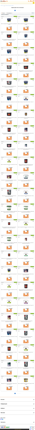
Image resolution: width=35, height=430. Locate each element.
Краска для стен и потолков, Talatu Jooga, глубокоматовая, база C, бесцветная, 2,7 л (26, 133)
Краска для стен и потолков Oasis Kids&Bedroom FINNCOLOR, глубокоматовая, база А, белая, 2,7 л (9, 243)
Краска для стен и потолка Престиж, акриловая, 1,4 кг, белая (26, 39)
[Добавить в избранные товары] (16, 18)
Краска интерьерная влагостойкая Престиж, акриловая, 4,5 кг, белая (26, 55)
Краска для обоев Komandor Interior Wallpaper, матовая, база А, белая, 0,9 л (26, 118)
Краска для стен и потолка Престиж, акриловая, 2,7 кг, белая (9, 336)
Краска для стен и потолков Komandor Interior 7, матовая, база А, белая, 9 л (9, 118)
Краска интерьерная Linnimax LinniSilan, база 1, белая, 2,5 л (26, 305)
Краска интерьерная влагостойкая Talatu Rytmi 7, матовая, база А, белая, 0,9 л (26, 149)
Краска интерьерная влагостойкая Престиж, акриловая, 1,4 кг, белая (9, 274)
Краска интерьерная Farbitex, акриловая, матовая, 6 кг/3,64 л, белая (26, 384)
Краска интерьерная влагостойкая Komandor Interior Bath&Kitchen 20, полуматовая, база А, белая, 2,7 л (26, 290)
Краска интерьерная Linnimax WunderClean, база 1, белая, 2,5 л (26, 196)
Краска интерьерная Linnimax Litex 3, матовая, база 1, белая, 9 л (9, 165)
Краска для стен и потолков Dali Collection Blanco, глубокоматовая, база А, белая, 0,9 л (25, 337)
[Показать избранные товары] (30, 1)
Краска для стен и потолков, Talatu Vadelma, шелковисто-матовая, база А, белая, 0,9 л (26, 243)
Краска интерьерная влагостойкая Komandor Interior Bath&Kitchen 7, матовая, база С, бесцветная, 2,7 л (26, 165)
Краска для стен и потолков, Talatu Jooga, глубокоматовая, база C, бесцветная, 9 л (26, 274)
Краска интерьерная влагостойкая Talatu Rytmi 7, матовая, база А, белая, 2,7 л (9, 368)
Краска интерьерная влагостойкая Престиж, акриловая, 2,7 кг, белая (26, 86)
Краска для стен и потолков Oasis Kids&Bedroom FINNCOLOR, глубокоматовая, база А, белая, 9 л (26, 212)
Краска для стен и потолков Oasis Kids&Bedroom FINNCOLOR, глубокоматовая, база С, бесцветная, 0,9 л (9, 212)
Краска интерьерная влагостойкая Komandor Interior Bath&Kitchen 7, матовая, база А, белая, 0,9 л (9, 227)
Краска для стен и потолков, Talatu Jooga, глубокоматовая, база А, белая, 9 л (9, 384)
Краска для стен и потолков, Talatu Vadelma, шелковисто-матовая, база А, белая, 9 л (9, 180)
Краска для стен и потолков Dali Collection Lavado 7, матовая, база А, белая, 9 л (9, 71)
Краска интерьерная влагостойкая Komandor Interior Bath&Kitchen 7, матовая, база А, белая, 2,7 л (9, 133)
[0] (33, 1)
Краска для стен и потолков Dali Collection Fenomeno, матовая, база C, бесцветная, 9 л (9, 86)
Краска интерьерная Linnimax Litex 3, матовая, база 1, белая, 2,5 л (26, 227)
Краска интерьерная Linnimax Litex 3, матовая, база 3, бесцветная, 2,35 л (26, 352)
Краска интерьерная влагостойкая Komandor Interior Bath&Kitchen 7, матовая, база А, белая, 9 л (9, 39)
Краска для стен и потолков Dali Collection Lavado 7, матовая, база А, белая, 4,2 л (26, 368)
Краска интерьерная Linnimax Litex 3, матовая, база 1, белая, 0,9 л (9, 290)
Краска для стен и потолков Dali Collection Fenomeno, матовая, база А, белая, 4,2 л (9, 196)
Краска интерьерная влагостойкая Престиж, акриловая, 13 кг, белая (26, 24)
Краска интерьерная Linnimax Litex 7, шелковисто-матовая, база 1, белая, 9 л (9, 305)
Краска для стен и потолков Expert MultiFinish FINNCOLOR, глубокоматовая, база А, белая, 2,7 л (26, 180)
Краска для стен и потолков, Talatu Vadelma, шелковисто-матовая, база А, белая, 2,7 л (9, 321)
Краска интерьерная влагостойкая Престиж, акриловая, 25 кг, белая (9, 24)
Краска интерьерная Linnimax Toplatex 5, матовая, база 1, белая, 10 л (26, 258)
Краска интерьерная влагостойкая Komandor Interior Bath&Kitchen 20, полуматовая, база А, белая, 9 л (26, 71)
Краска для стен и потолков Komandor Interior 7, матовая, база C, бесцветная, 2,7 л (9, 352)
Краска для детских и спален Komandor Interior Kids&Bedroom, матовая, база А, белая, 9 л (9, 149)
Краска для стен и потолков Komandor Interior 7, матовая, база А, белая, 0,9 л (9, 258)
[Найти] (33, 3)
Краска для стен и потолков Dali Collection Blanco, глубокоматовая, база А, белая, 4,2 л (25, 321)
